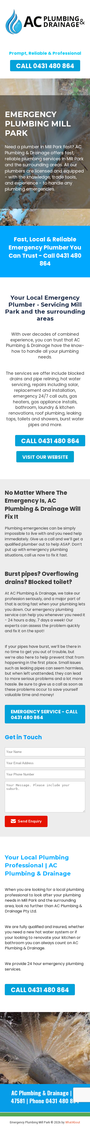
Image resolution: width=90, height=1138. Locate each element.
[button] (26, 821)
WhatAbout (72, 1122)
